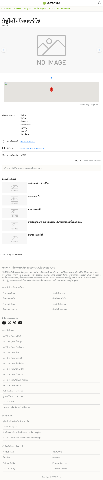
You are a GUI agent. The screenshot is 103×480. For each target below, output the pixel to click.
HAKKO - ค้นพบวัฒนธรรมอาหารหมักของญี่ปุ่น (22, 437)
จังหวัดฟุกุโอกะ (9, 304)
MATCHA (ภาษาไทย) (11, 352)
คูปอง (29, 8)
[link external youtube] (20, 323)
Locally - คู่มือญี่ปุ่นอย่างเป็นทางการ (17, 407)
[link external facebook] (4, 323)
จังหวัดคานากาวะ (10, 309)
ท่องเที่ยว (7, 8)
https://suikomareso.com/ (32, 148)
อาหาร (18, 8)
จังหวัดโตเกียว (9, 293)
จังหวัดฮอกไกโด (59, 298)
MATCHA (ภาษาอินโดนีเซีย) (14, 369)
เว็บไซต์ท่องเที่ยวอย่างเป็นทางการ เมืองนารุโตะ (22, 432)
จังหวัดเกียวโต (9, 298)
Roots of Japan (10, 426)
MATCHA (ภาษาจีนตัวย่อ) (13, 363)
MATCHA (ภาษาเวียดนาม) (13, 374)
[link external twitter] (10, 323)
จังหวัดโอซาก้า (58, 293)
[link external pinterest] (15, 323)
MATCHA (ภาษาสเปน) (12, 385)
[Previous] (3, 50)
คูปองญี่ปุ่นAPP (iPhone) (13, 390)
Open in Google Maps (87, 104)
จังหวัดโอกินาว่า (59, 304)
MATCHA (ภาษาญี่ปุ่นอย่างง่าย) (16, 380)
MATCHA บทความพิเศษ (61, 8)
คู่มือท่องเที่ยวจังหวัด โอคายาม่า (16, 421)
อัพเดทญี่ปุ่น (41, 8)
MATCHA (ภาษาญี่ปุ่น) (12, 336)
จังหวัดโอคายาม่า (59, 309)
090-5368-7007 (28, 141)
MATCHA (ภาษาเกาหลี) (12, 358)
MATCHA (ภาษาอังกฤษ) (13, 341)
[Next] (99, 50)
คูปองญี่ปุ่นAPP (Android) (13, 396)
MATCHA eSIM (9, 401)
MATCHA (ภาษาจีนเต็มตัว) (13, 347)
